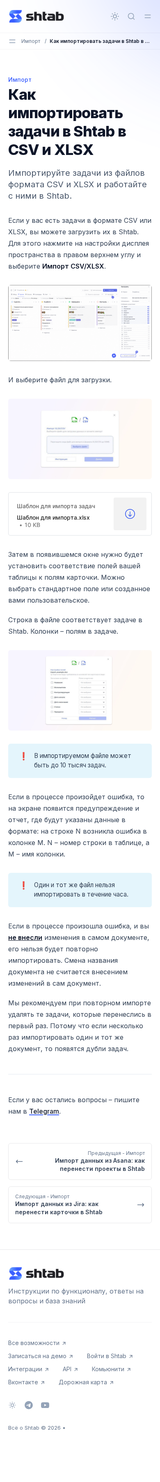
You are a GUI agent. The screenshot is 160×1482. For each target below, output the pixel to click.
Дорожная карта (83, 1382)
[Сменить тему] (114, 16)
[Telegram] (29, 1405)
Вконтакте (23, 1382)
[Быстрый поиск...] (131, 16)
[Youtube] (45, 1405)
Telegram (44, 1111)
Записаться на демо (37, 1355)
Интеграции (25, 1368)
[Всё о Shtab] (36, 16)
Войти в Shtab (106, 1355)
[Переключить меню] (147, 16)
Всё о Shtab (23, 1427)
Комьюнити (108, 1368)
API (67, 1368)
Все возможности (33, 1342)
